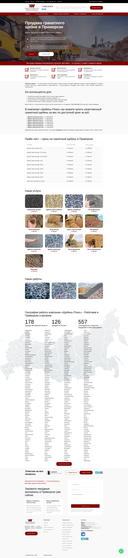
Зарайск (47, 386)
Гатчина (47, 445)
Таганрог (66, 460)
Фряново (27, 406)
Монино (86, 391)
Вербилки (66, 379)
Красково (27, 380)
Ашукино (47, 379)
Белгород (66, 422)
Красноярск (67, 408)
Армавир (47, 450)
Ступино (66, 344)
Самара (46, 412)
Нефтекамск (67, 455)
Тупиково (47, 363)
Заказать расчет (96, 7)
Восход (46, 396)
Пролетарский (48, 370)
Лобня (26, 346)
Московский (28, 330)
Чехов (46, 335)
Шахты (26, 441)
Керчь (26, 457)
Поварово (86, 379)
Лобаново (86, 360)
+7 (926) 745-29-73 (47, 6)
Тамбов (66, 431)
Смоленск (47, 431)
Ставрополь (67, 429)
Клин (65, 335)
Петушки (27, 420)
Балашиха (27, 337)
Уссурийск (47, 448)
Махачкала (86, 453)
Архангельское (88, 347)
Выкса (46, 453)
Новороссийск (29, 431)
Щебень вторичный (67, 541)
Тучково (27, 377)
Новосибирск (67, 406)
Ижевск (47, 419)
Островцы (27, 384)
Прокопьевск (48, 441)
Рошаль (47, 380)
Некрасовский (48, 365)
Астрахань (47, 434)
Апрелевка (86, 344)
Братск (66, 458)
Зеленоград (28, 340)
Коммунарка (28, 391)
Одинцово (27, 334)
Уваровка (47, 377)
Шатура (66, 363)
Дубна (65, 349)
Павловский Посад (69, 361)
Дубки (85, 373)
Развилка (86, 398)
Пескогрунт (65, 550)
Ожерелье (66, 398)
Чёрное (66, 339)
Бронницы (86, 353)
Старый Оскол (87, 439)
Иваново (27, 429)
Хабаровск (67, 417)
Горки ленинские (68, 396)
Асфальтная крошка (42, 14)
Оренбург (86, 419)
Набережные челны (50, 438)
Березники (67, 448)
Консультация (46, 54)
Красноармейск (29, 363)
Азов (65, 452)
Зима (46, 427)
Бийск (26, 458)
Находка (86, 450)
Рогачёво (86, 403)
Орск (85, 458)
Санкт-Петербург (88, 406)
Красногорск (48, 351)
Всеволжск (67, 436)
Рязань (85, 422)
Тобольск (66, 439)
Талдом (86, 365)
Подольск (47, 332)
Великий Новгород (88, 425)
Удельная (86, 342)
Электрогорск (28, 370)
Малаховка (28, 360)
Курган (66, 438)
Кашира (27, 353)
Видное (66, 351)
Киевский (47, 354)
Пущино (47, 387)
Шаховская (28, 358)
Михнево (47, 368)
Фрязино (86, 354)
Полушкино (48, 403)
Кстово (66, 453)
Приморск (86, 441)
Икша (26, 366)
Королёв (47, 346)
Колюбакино (87, 396)
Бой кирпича (65, 538)
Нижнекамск (87, 448)
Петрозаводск (28, 422)
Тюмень (47, 408)
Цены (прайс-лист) (51, 1)
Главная (27, 1)
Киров (85, 417)
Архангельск (28, 425)
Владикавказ (87, 460)
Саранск (86, 432)
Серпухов (47, 337)
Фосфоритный (29, 389)
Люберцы (86, 339)
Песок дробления (97, 14)
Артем (65, 450)
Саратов (66, 419)
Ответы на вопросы (40, 1)
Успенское (47, 399)
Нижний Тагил (87, 438)
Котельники (67, 382)
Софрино (66, 368)
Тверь (46, 415)
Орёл (26, 436)
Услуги (27, 14)
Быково (66, 373)
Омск (65, 412)
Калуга (46, 422)
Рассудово (28, 393)
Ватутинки (27, 396)
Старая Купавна (88, 361)
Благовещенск (68, 432)
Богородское (67, 375)
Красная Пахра (48, 366)
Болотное (66, 427)
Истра (65, 337)
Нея (26, 443)
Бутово (46, 358)
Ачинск (27, 450)
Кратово (27, 332)
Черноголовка (87, 368)
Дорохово (27, 386)
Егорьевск (27, 351)
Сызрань (27, 460)
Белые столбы (28, 382)
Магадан (86, 445)
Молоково (27, 373)
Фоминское (67, 399)
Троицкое (86, 380)
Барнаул (86, 420)
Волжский (86, 446)
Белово (27, 452)
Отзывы (32, 1)
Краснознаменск (88, 382)
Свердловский (68, 330)
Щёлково (86, 337)
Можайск (27, 342)
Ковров (86, 452)
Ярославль (67, 413)
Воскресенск (87, 334)
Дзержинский (48, 353)
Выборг (66, 443)
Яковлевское (28, 379)
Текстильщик (87, 405)
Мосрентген (67, 403)
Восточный (67, 360)
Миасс (46, 458)
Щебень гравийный (80, 14)
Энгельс (27, 446)
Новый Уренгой (29, 434)
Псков (46, 436)
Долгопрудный (87, 351)
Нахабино (66, 354)
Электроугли (67, 358)
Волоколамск (67, 346)
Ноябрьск (86, 455)
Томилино (47, 384)
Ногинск (27, 339)
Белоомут (86, 394)
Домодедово (48, 334)
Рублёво (47, 405)
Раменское (47, 330)
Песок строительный (67, 536)
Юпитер (66, 384)
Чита (26, 432)
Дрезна (27, 401)
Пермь (65, 410)
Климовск (27, 365)
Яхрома (47, 373)
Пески (85, 330)
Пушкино (47, 339)
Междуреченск (29, 453)
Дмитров (86, 335)
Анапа (26, 445)
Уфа (46, 410)
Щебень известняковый (61, 14)
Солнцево (27, 372)
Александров (48, 457)
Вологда (27, 415)
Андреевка (27, 394)
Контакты (59, 1)
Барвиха (47, 394)
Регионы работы (48, 555)
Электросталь (68, 340)
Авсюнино (47, 389)
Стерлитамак (67, 446)
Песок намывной (66, 531)
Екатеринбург (48, 406)
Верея (65, 377)
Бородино (67, 365)
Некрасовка (87, 377)
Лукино (27, 398)
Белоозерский (68, 394)
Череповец (86, 431)
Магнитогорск (87, 436)
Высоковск (67, 389)
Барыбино (47, 372)
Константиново (88, 372)
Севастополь (48, 439)
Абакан (46, 443)
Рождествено (67, 387)
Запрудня (86, 375)
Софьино (66, 405)
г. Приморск (100, 1)
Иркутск (47, 413)
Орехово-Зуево (88, 349)
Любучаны (47, 391)
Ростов (86, 412)
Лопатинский (28, 368)
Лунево (86, 401)
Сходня (86, 340)
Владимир (86, 424)
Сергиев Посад (68, 334)
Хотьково (66, 356)
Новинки (66, 342)
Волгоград (27, 419)
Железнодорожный (50, 342)
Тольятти (66, 434)
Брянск (85, 427)
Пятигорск (86, 457)
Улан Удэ (86, 429)
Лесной (86, 346)
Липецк (27, 427)
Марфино (66, 391)
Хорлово (66, 393)
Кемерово (47, 425)
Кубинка (47, 361)
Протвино (47, 375)
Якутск (46, 460)
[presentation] (25, 301)
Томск (26, 417)
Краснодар (28, 408)
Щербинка (86, 363)
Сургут (66, 415)
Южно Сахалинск (29, 455)
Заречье (66, 386)
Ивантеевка (28, 344)
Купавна (86, 358)
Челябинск (86, 408)
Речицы (47, 360)
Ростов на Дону (49, 417)
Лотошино (67, 370)
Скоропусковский (30, 399)
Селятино (66, 380)
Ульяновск (47, 420)
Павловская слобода (30, 354)
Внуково (66, 372)
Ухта (46, 452)
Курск (46, 424)
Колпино (27, 448)
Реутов (46, 347)
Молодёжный (87, 370)
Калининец (86, 332)
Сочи (46, 432)
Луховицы (86, 356)
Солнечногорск (49, 344)
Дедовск (86, 384)
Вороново (47, 382)
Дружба (46, 401)
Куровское (67, 366)
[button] (30, 301)
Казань (27, 413)
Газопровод (48, 349)
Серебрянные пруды (89, 387)
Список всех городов (64, 464)
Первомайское (48, 356)
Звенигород (28, 361)
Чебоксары (67, 424)
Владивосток (28, 410)
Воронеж (27, 412)
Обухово (27, 375)
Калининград (87, 413)
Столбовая (47, 393)
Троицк (27, 349)
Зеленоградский (88, 386)
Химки (46, 340)
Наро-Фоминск (29, 356)
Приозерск (67, 457)
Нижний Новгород (88, 410)
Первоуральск (48, 446)
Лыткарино (28, 403)
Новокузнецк (67, 420)
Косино (66, 401)
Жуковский (67, 332)
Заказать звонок (86, 472)
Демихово (86, 399)
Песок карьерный (66, 545)
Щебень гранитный (67, 543)
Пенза (65, 425)
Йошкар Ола (67, 441)
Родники (27, 405)
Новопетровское (49, 398)
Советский (28, 424)
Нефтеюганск (87, 443)
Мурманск (27, 439)
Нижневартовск (49, 429)
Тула (85, 415)
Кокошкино (87, 389)
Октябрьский (28, 347)
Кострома (27, 438)
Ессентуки (47, 455)
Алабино (86, 393)
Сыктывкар (67, 445)
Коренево (27, 387)
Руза (65, 353)
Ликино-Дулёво (88, 366)
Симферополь (87, 434)
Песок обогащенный (67, 547)
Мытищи (27, 335)
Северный (66, 347)
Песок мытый (65, 534)
